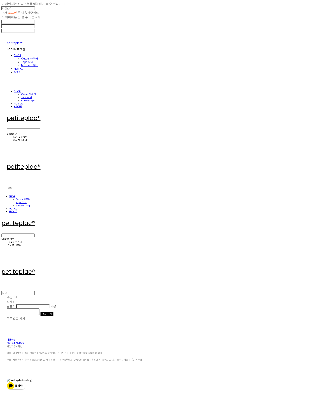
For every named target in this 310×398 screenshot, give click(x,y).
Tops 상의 (27, 62)
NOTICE (18, 68)
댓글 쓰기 (47, 314)
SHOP (17, 55)
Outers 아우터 (29, 58)
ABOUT (18, 72)
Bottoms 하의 (29, 65)
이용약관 (11, 339)
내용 (53, 306)
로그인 (12, 13)
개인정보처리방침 (15, 343)
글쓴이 (11, 306)
